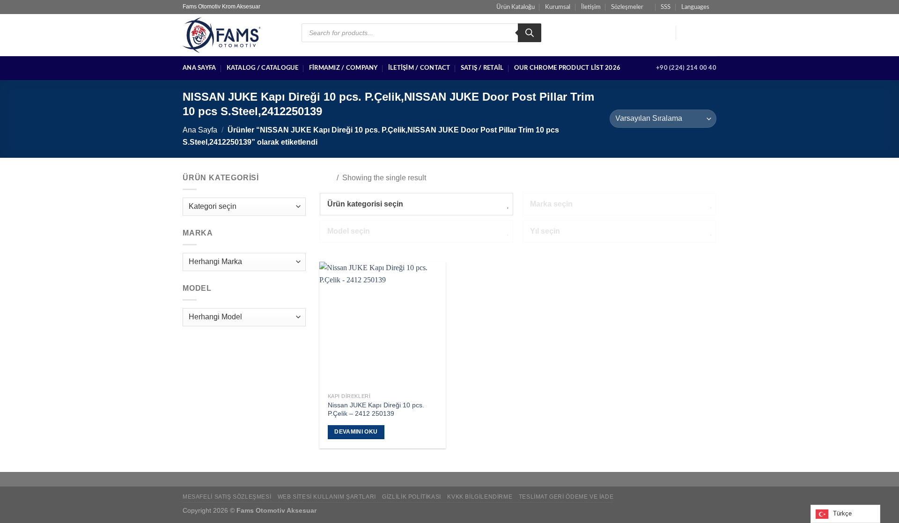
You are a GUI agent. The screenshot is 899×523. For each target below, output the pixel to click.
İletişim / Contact (419, 68)
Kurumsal (557, 7)
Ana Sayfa (199, 68)
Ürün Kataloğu (515, 7)
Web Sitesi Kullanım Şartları (327, 497)
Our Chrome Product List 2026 (567, 68)
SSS (666, 7)
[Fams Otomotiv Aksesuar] (235, 35)
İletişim (591, 7)
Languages (695, 7)
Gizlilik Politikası (411, 497)
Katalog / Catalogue (263, 68)
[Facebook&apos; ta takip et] (686, 33)
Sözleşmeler (627, 7)
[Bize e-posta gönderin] (710, 33)
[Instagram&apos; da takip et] (698, 33)
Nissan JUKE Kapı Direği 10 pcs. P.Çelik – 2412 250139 (376, 409)
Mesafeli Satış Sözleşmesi (227, 497)
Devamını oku (355, 432)
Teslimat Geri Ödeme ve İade (566, 497)
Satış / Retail (482, 68)
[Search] (529, 32)
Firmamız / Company (343, 68)
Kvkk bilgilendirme (479, 497)
